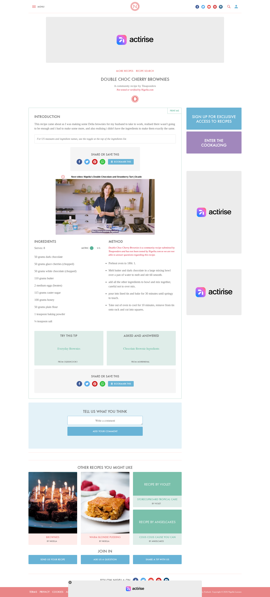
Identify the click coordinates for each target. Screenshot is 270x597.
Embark (207, 592)
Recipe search (145, 71)
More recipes (124, 71)
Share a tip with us (157, 559)
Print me (174, 110)
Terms (33, 592)
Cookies (57, 592)
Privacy (45, 592)
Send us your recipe (52, 559)
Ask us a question (105, 559)
